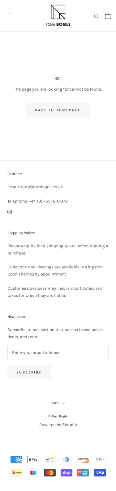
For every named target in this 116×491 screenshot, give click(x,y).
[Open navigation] (9, 16)
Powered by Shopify (58, 424)
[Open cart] (107, 16)
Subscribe (29, 372)
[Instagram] (9, 211)
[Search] (97, 16)
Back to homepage (58, 110)
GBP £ (55, 403)
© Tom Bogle (58, 416)
